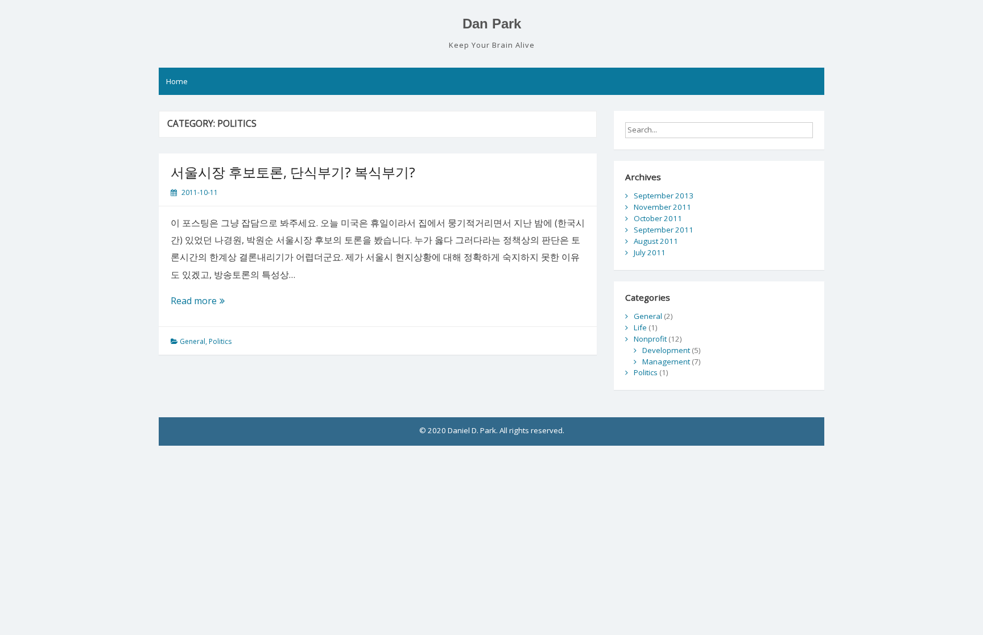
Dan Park (491, 23)
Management (666, 361)
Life (640, 327)
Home (177, 81)
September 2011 (663, 230)
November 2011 (662, 207)
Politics (220, 341)
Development (666, 350)
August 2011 (656, 241)
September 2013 (663, 195)
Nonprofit (650, 339)
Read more (200, 301)
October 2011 (658, 218)
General (192, 341)
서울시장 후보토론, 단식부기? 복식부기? (293, 172)
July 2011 (650, 252)
